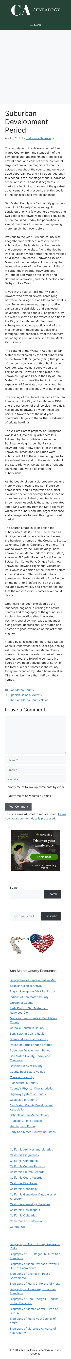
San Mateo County (21, 690)
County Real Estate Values (27, 1071)
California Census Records (27, 1166)
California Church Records (27, 1172)
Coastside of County (23, 1099)
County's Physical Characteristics (32, 1088)
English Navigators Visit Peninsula (32, 991)
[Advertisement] (35, 67)
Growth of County (21, 1002)
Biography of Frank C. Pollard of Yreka (35, 1283)
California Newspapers (25, 1210)
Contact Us (17, 1226)
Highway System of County (28, 1094)
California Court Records (26, 1177)
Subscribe (51, 916)
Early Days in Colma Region (28, 1033)
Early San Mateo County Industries (33, 1132)
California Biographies (24, 1155)
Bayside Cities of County (26, 1066)
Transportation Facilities (26, 1120)
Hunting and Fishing (23, 1126)
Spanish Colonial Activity (25, 695)
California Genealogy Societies (30, 1204)
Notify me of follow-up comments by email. (36, 787)
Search (14, 887)
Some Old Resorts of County (29, 1039)
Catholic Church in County (27, 1028)
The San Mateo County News (28, 700)
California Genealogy (23, 1189)
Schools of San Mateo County (29, 1115)
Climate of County (22, 1077)
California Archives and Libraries (31, 1149)
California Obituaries (23, 1215)
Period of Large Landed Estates (31, 1044)
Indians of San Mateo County (29, 997)
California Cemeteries (24, 1160)
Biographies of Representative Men (33, 980)
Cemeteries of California (26, 1221)
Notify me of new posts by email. (30, 795)
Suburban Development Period (30, 1050)
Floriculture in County (24, 1083)
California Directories (23, 1183)
